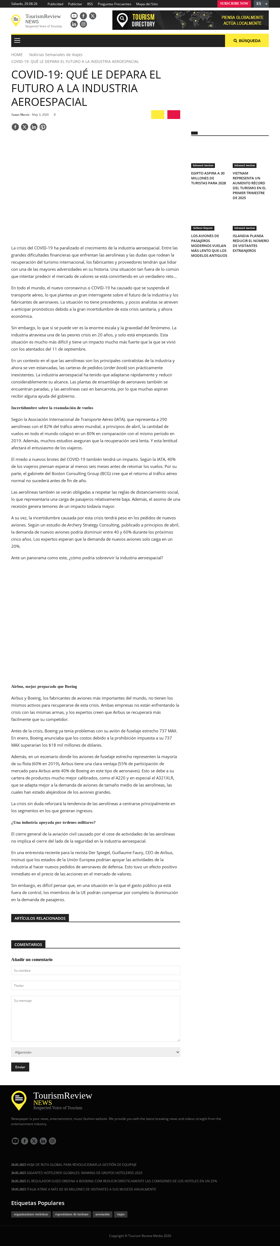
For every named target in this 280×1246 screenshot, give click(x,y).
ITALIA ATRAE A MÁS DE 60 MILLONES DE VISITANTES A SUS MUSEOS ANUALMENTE (83, 1189)
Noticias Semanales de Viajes (56, 54)
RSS (90, 4)
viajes (121, 1214)
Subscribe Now (234, 3)
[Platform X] (92, 15)
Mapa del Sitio (147, 4)
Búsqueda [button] (250, 41)
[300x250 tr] (230, 86)
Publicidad (55, 4)
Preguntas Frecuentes (114, 4)
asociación (102, 1214)
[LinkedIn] (74, 24)
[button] (261, 3)
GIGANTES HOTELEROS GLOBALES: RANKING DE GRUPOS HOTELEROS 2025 (76, 1173)
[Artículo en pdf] (173, 114)
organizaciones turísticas (31, 1214)
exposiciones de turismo (71, 1214)
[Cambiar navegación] (17, 41)
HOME (17, 54)
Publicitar (75, 4)
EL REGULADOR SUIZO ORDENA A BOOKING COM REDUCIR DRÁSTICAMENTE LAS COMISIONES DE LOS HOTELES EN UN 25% (114, 1181)
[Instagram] (83, 24)
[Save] (43, 127)
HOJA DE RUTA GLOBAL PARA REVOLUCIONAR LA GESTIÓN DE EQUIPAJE (74, 1164)
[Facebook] (83, 15)
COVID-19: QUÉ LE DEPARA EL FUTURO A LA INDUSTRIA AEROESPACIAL (75, 61)
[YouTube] (74, 15)
